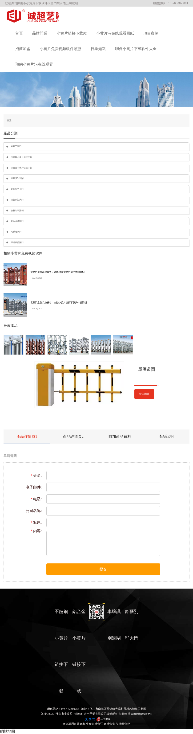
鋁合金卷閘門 (17, 221)
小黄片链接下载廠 (72, 33)
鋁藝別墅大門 (17, 189)
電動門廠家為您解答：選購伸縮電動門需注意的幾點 (57, 272)
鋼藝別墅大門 (17, 200)
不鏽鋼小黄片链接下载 (21, 157)
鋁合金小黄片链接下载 (21, 168)
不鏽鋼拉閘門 (17, 242)
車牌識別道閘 (17, 178)
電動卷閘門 (16, 231)
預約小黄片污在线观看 (34, 64)
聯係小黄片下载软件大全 (136, 49)
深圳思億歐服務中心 (141, 714)
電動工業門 (16, 146)
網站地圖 (7, 731)
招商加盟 (22, 49)
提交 (103, 569)
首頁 (19, 33)
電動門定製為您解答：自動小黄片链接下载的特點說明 (58, 302)
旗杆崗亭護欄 (17, 210)
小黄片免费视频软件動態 (60, 49)
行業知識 (98, 49)
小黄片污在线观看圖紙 (115, 33)
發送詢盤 (144, 394)
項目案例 (150, 33)
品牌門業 (39, 33)
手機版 (106, 719)
